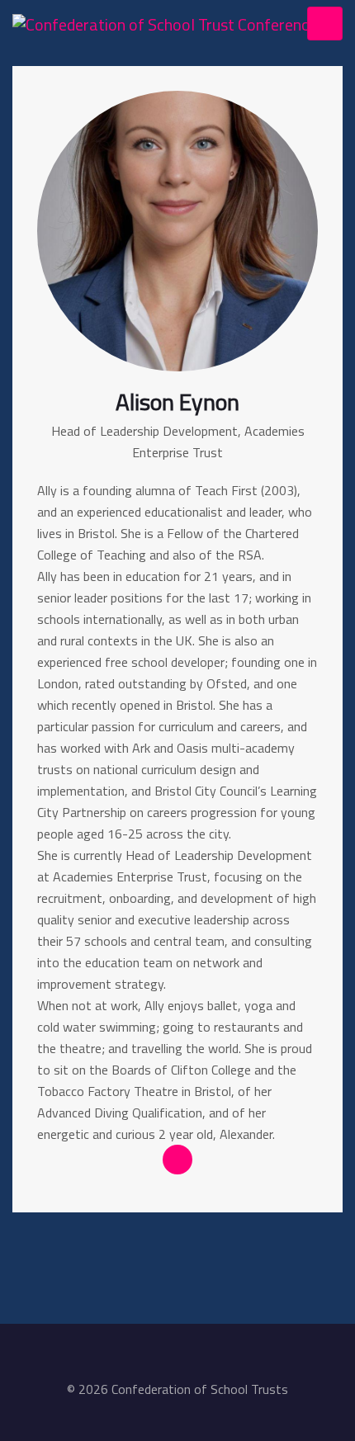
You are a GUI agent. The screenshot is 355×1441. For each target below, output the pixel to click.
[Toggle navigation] (325, 23)
